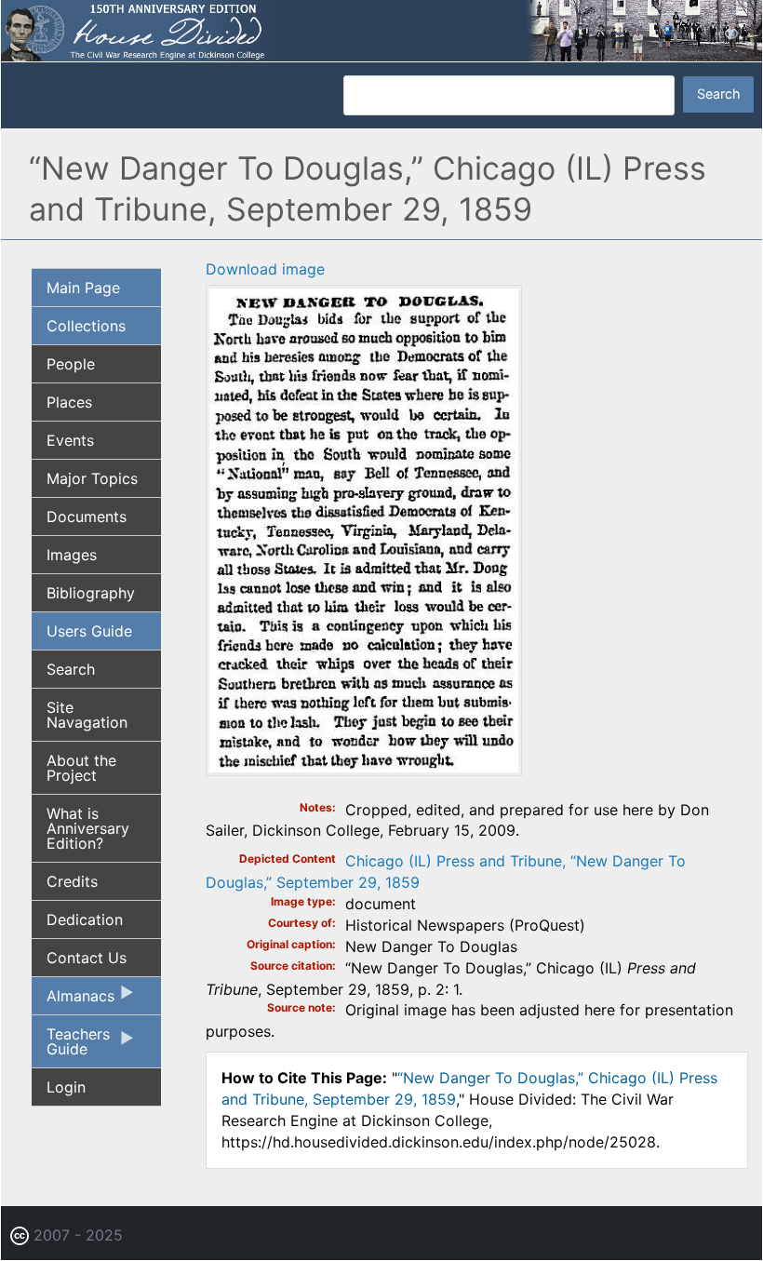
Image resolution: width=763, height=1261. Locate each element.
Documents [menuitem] (87, 516)
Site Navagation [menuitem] (87, 714)
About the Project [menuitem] (81, 768)
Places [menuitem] (69, 402)
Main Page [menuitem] (83, 287)
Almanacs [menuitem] (73, 1000)
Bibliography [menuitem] (91, 593)
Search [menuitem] (71, 669)
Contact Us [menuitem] (87, 957)
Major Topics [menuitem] (92, 478)
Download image (265, 269)
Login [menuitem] (66, 1087)
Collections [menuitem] (86, 325)
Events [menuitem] (70, 440)
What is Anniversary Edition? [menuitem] (88, 828)
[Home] (381, 29)
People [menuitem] (71, 364)
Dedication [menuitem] (85, 919)
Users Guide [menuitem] (89, 631)
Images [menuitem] (72, 554)
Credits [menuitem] (72, 881)
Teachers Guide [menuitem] (71, 1046)
